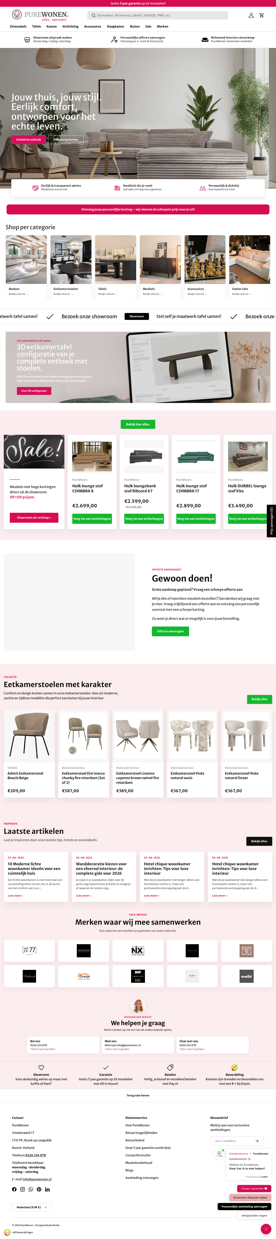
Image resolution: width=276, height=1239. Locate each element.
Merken (162, 26)
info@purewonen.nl (37, 1179)
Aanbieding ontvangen (141, 1178)
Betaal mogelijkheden (141, 1133)
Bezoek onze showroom (31, 136)
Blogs (129, 1170)
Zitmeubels (18, 26)
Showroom (95, 316)
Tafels (36, 26)
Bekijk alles (260, 699)
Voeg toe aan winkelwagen (92, 518)
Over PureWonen (137, 1125)
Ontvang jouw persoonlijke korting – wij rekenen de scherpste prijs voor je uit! (138, 209)
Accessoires (92, 26)
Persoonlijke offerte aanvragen (143, 37)
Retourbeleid (134, 1140)
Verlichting (70, 26)
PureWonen (27, 1225)
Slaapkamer (115, 26)
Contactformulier (138, 1155)
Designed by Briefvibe (48, 1225)
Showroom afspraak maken (52, 37)
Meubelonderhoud (138, 1163)
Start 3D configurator (34, 390)
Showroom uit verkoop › (34, 517)
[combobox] (157, 15)
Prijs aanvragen (271, 521)
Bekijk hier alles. (138, 424)
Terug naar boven (138, 1095)
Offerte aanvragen (170, 631)
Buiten (135, 26)
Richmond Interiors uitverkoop (233, 37)
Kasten (52, 26)
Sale (148, 26)
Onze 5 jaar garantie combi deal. (148, 1148)
